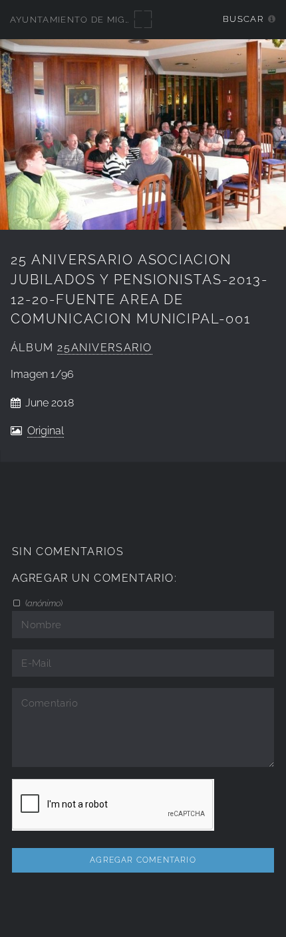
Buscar (243, 19)
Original (45, 430)
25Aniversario (104, 347)
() (43, 603)
